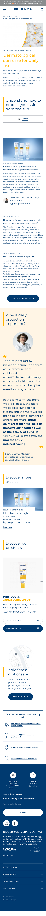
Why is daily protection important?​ (16, 319)
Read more (7, 527)
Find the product (14, 628)
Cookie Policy (8, 897)
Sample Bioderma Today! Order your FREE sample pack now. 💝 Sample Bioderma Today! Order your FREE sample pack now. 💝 (23, 3)
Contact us (13, 788)
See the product (14, 620)
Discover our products (17, 545)
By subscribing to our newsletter (18, 798)
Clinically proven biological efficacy (24, 747)
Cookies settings (9, 900)
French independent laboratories (24, 758)
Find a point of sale (21, 697)
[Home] (23, 9)
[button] (42, 581)
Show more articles (23, 298)
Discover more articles (18, 479)
